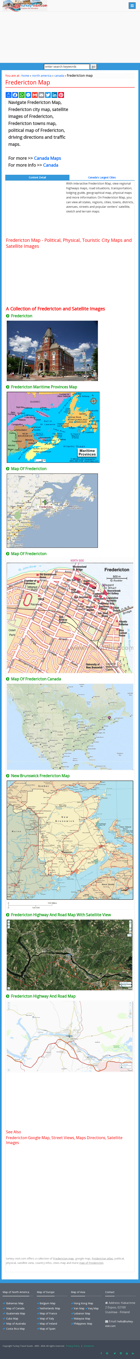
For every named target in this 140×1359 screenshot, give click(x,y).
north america (41, 76)
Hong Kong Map (83, 1303)
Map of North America (16, 1292)
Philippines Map (83, 1323)
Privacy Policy (73, 1345)
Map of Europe (46, 1292)
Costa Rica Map (15, 1328)
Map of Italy (47, 1318)
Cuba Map (12, 1318)
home (25, 76)
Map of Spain (47, 1328)
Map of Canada (15, 1308)
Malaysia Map (82, 1318)
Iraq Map (93, 1308)
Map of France (48, 1313)
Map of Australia (16, 1323)
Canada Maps (47, 158)
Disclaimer (89, 1345)
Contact (109, 1292)
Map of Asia (78, 1292)
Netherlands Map (50, 1308)
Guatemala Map (15, 1313)
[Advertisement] (70, 37)
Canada (50, 165)
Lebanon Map (82, 1313)
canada (59, 76)
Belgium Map (47, 1303)
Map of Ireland (48, 1323)
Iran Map (79, 1308)
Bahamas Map (15, 1303)
